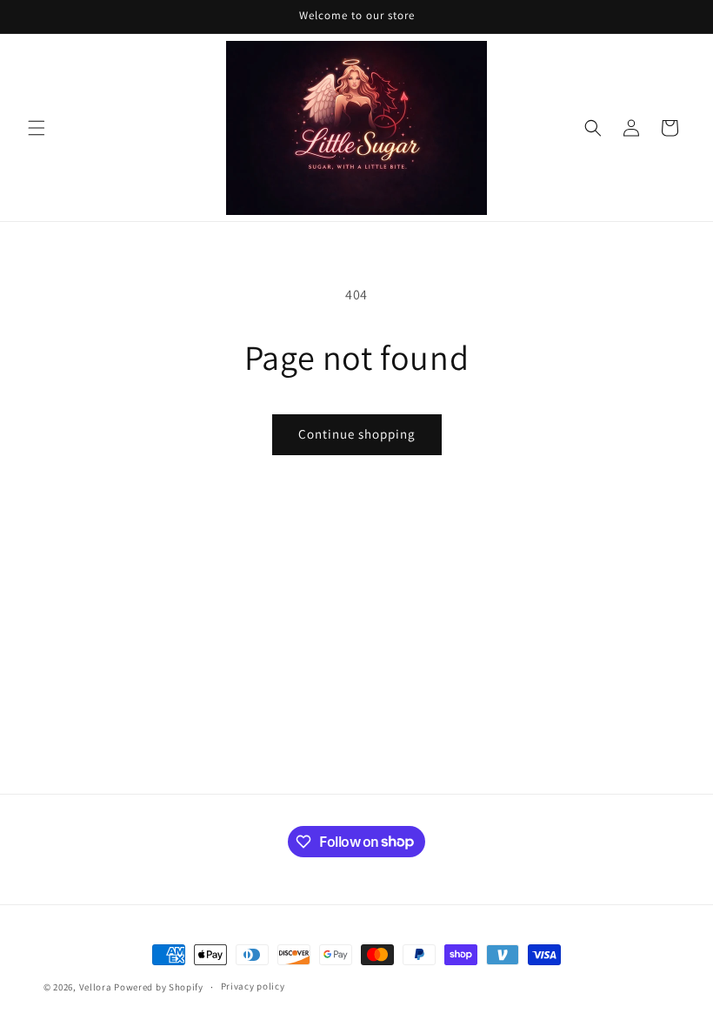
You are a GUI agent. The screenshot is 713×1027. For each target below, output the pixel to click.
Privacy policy (253, 986)
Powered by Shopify (158, 987)
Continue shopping (357, 434)
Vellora (95, 987)
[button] (36, 128)
